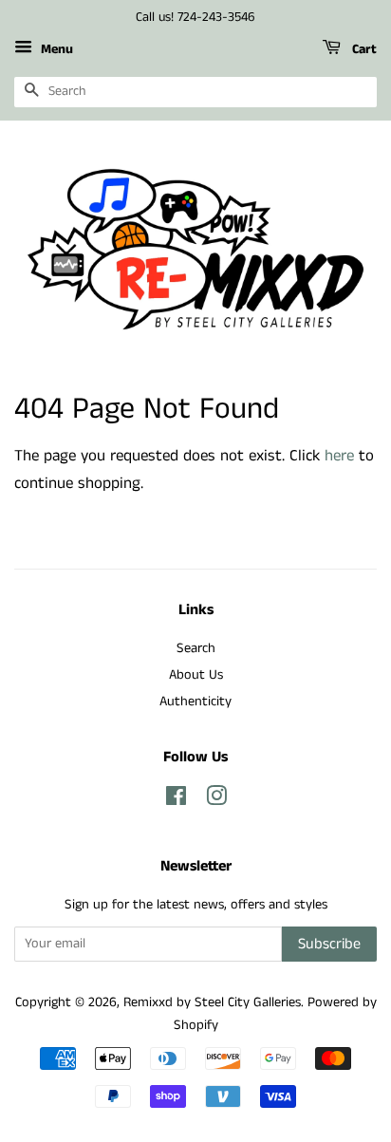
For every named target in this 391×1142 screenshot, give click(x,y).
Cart (362, 49)
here (339, 455)
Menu (55, 49)
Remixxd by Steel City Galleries (212, 1002)
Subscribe (329, 944)
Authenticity (195, 701)
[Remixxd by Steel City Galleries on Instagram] (216, 800)
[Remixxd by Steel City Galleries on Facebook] (176, 800)
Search (196, 648)
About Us (196, 674)
